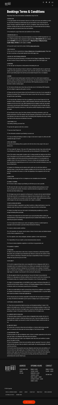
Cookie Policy (41, 58)
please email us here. (34, 46)
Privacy (36, 58)
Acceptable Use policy (40, 51)
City (52, 2)
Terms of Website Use (29, 51)
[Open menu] (52, 5)
